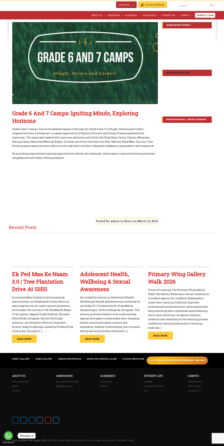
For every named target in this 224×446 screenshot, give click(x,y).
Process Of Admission (67, 381)
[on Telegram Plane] (56, 420)
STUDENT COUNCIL (154, 386)
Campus (185, 15)
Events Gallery (178, 72)
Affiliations (149, 15)
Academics (131, 15)
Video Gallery (43, 358)
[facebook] (15, 420)
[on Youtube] (48, 420)
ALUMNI (148, 381)
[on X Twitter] (23, 420)
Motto (15, 386)
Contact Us (193, 390)
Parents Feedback (154, 4)
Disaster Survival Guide (102, 358)
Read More (24, 339)
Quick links (124, 4)
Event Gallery (21, 358)
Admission (114, 15)
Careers (16, 390)
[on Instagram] (32, 420)
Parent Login (205, 15)
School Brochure (133, 358)
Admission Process (69, 358)
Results (104, 386)
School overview (20, 381)
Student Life (168, 15)
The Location (194, 386)
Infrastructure (195, 381)
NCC (146, 390)
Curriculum (106, 381)
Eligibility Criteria (64, 386)
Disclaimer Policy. (126, 440)
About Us (97, 15)
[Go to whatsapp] (8, 435)
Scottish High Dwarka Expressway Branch (177, 360)
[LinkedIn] (40, 420)
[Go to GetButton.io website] (8, 442)
